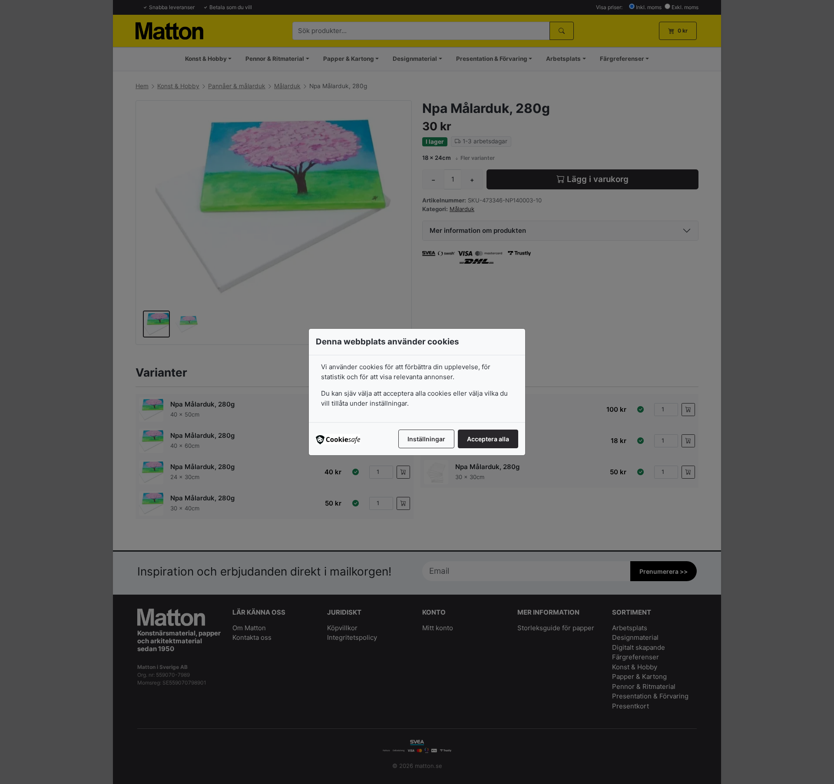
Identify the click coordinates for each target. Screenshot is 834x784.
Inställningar (426, 439)
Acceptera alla (488, 439)
